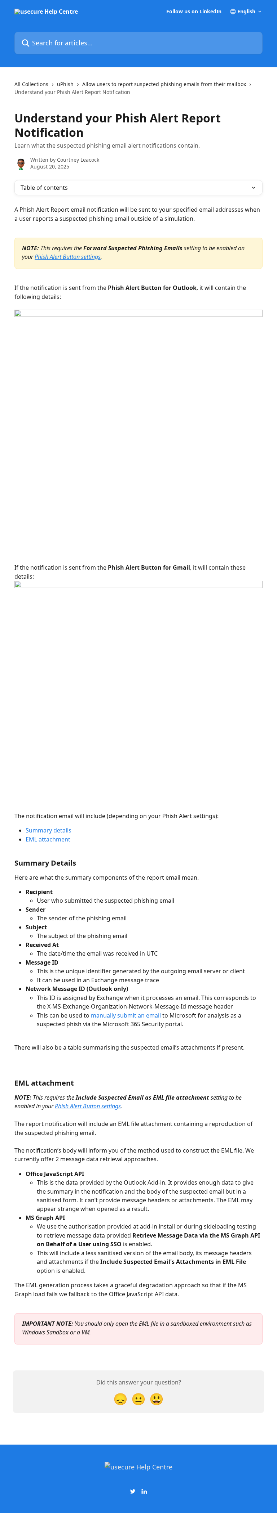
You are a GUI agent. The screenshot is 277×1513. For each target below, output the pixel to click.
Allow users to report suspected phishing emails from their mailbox (164, 84)
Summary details (48, 830)
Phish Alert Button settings (68, 257)
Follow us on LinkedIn (193, 11)
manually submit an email (126, 1015)
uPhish (65, 84)
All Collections (31, 84)
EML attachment (48, 839)
